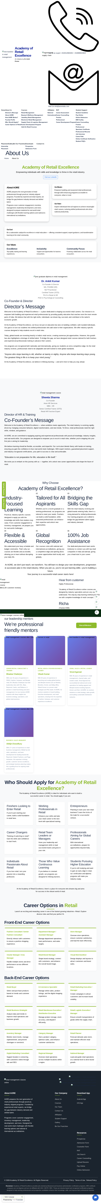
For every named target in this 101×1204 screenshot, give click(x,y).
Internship (4, 146)
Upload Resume (83, 1162)
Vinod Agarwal (76, 672)
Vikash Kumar (44, 674)
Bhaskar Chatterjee (14, 674)
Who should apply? (12, 122)
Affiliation (51, 110)
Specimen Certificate (83, 129)
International (52, 115)
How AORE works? (11, 117)
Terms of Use (80, 1180)
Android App (81, 1099)
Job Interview (80, 134)
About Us (58, 1099)
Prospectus (29, 146)
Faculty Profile (10, 120)
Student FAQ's (80, 141)
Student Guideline (82, 112)
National (50, 112)
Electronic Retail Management (31, 120)
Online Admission (82, 117)
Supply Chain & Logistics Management (34, 122)
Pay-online (79, 115)
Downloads (29, 144)
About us (8, 110)
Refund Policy (91, 1180)
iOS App (80, 1103)
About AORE (9, 115)
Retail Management (27, 112)
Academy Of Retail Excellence (21, 1180)
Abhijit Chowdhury (14, 744)
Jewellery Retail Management (31, 117)
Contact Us (40, 144)
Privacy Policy (68, 1180)
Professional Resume (83, 131)
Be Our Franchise (19, 144)
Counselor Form (83, 1147)
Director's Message (11, 112)
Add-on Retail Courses (29, 127)
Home (3, 110)
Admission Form (30, 148)
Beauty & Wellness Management (32, 115)
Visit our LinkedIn (50, 177)
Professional (60, 120)
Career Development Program (31, 124)
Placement (4, 144)
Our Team (58, 1107)
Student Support (81, 110)
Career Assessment (62, 112)
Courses (24, 110)
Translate (19, 1200)
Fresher (58, 117)
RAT (57, 110)
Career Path (80, 136)
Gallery (10, 144)
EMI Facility (80, 120)
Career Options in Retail (13, 124)
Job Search (81, 1154)
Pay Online (81, 1166)
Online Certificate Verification (85, 139)
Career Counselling (62, 115)
